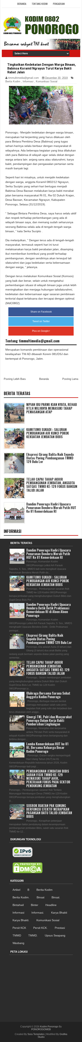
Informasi (28, 81)
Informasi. (37, 912)
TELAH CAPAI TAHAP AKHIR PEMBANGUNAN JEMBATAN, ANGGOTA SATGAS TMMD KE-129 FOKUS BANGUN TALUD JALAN (51, 485)
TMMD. (33, 935)
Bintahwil (18, 905)
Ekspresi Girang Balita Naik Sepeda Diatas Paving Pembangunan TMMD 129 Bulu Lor (50, 458)
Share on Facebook (41, 311)
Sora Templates (35, 1034)
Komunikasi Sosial (46, 81)
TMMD (17, 935)
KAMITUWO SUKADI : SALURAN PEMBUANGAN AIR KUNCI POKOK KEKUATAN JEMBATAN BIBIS (47, 433)
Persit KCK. (40, 927)
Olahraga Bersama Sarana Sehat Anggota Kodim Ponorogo (48, 695)
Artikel (16, 889)
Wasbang (18, 943)
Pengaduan (59, 3)
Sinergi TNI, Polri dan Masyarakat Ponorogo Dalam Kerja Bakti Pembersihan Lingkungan (49, 720)
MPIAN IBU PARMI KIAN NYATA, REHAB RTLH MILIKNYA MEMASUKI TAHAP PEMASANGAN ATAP (51, 408)
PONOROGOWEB (41, 1029)
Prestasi (60, 927)
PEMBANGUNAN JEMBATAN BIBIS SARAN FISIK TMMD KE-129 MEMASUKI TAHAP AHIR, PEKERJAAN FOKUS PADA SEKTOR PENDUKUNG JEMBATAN (48, 778)
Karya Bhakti (59, 912)
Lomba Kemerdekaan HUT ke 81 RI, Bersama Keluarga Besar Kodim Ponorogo (47, 747)
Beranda (21, 3)
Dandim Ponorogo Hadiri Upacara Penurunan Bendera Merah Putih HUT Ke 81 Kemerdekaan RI (51, 508)
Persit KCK (19, 927)
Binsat (40, 897)
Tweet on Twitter (41, 321)
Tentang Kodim (40, 3)
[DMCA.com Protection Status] (27, 868)
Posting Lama (70, 378)
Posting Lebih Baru (15, 378)
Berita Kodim (12, 81)
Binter (34, 905)
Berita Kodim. (21, 897)
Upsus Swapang (55, 935)
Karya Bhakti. (21, 920)
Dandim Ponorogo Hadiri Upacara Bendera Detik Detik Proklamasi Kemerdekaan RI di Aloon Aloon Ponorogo (48, 610)
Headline (51, 905)
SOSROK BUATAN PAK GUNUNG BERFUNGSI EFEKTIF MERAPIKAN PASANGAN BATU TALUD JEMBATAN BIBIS (49, 811)
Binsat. (56, 897)
